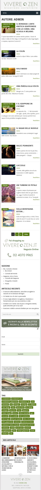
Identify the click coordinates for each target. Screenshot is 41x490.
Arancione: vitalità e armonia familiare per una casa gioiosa (21, 308)
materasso (5, 427)
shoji (14, 430)
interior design (6, 413)
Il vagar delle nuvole (27, 128)
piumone (27, 427)
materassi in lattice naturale (10, 425)
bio (11, 404)
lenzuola (4, 416)
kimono (15, 413)
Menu (5, 13)
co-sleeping (32, 404)
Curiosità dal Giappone (12, 278)
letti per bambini (17, 419)
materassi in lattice (27, 422)
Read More (36, 43)
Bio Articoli (8, 271)
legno (32, 413)
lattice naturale (23, 413)
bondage (24, 404)
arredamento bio (17, 399)
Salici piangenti (24, 146)
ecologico (5, 410)
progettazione (6, 430)
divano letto (20, 407)
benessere (5, 404)
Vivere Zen (23, 483)
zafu (11, 433)
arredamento (6, 399)
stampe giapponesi (23, 430)
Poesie (7, 283)
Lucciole (20, 165)
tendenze (5, 433)
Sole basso (21, 69)
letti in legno (6, 419)
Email (3, 337)
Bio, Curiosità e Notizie (10, 269)
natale (12, 427)
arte (33, 401)
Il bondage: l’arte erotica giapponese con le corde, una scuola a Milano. (26, 28)
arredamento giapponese (9, 401)
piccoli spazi (19, 427)
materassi (17, 422)
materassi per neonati (27, 425)
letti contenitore (24, 416)
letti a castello (13, 416)
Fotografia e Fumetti (11, 281)
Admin (18, 34)
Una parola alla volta (27, 86)
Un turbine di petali (26, 185)
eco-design (29, 407)
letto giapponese (7, 422)
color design (6, 407)
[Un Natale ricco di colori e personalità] (20, 450)
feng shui (13, 410)
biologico (17, 404)
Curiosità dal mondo (11, 273)
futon (19, 410)
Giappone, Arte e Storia (10, 276)
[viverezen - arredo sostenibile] (16, 390)
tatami (32, 430)
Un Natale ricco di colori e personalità (14, 296)
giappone (25, 410)
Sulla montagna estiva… (24, 210)
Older (26, 234)
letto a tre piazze (28, 419)
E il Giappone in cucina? (24, 105)
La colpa (20, 51)
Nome (3, 344)
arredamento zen (24, 401)
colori (13, 407)
